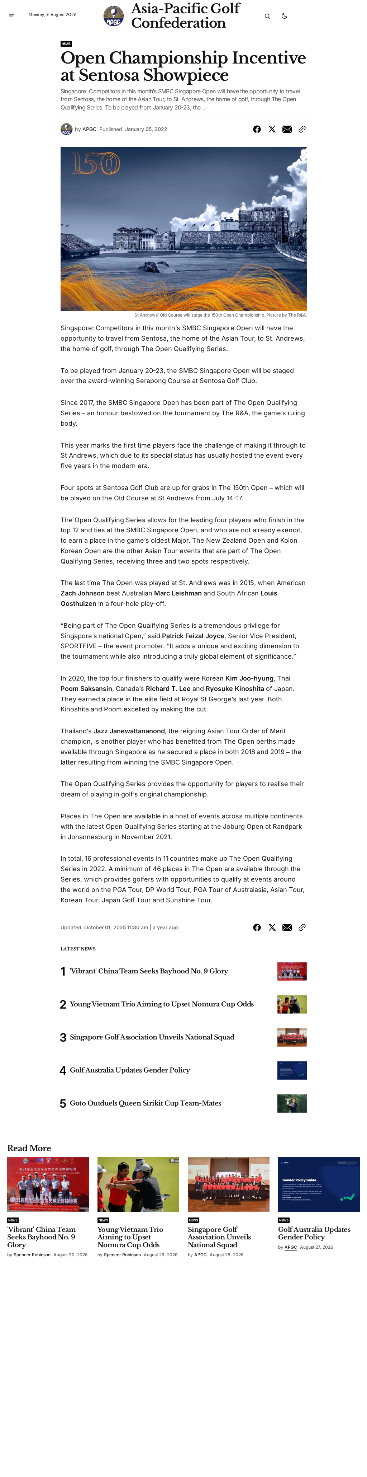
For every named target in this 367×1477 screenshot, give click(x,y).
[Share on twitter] (272, 129)
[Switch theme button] (284, 16)
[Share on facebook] (258, 129)
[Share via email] (287, 129)
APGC (89, 129)
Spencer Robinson (32, 1254)
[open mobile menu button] (11, 16)
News (66, 44)
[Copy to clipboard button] (301, 129)
